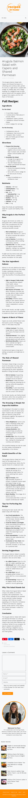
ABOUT (20, 792)
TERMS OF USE (14, 792)
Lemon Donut (7, 644)
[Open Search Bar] (25, 18)
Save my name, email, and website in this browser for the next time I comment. (14, 687)
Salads (5, 643)
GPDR (24, 792)
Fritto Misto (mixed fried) (9, 646)
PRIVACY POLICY (6, 792)
